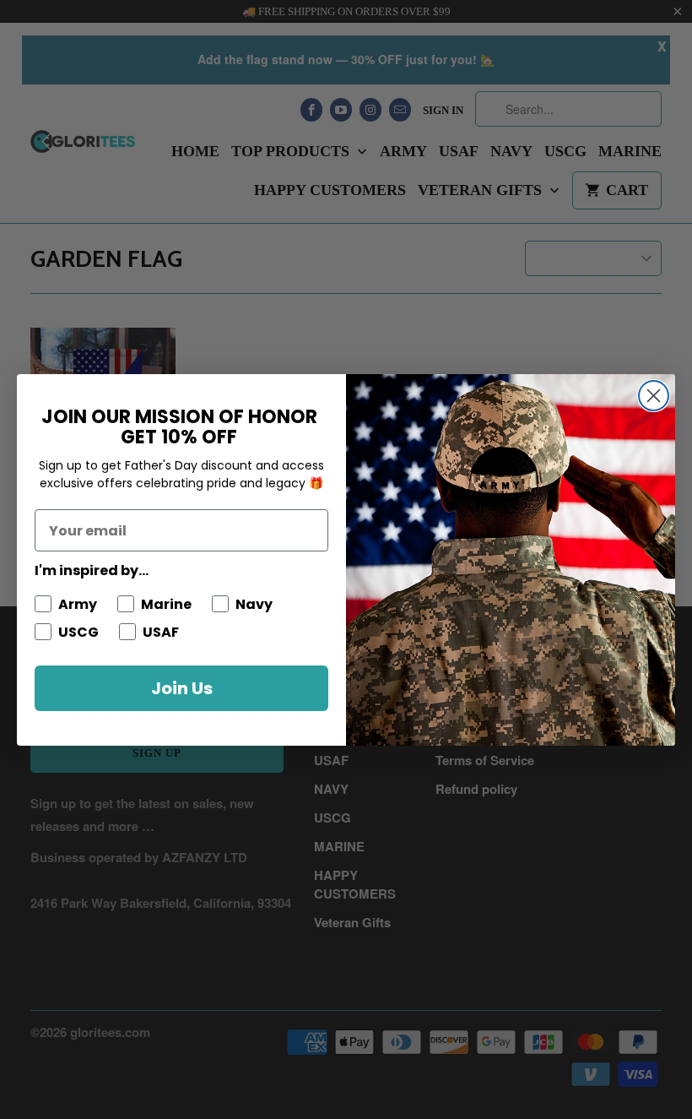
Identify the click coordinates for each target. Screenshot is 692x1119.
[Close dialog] (653, 395)
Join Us (182, 688)
